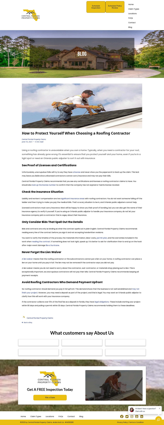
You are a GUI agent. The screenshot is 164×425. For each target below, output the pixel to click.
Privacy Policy (122, 422)
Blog (130, 27)
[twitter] (127, 416)
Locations (132, 13)
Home (131, 4)
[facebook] (122, 416)
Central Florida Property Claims (34, 139)
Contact (132, 22)
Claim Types (133, 9)
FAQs (130, 18)
